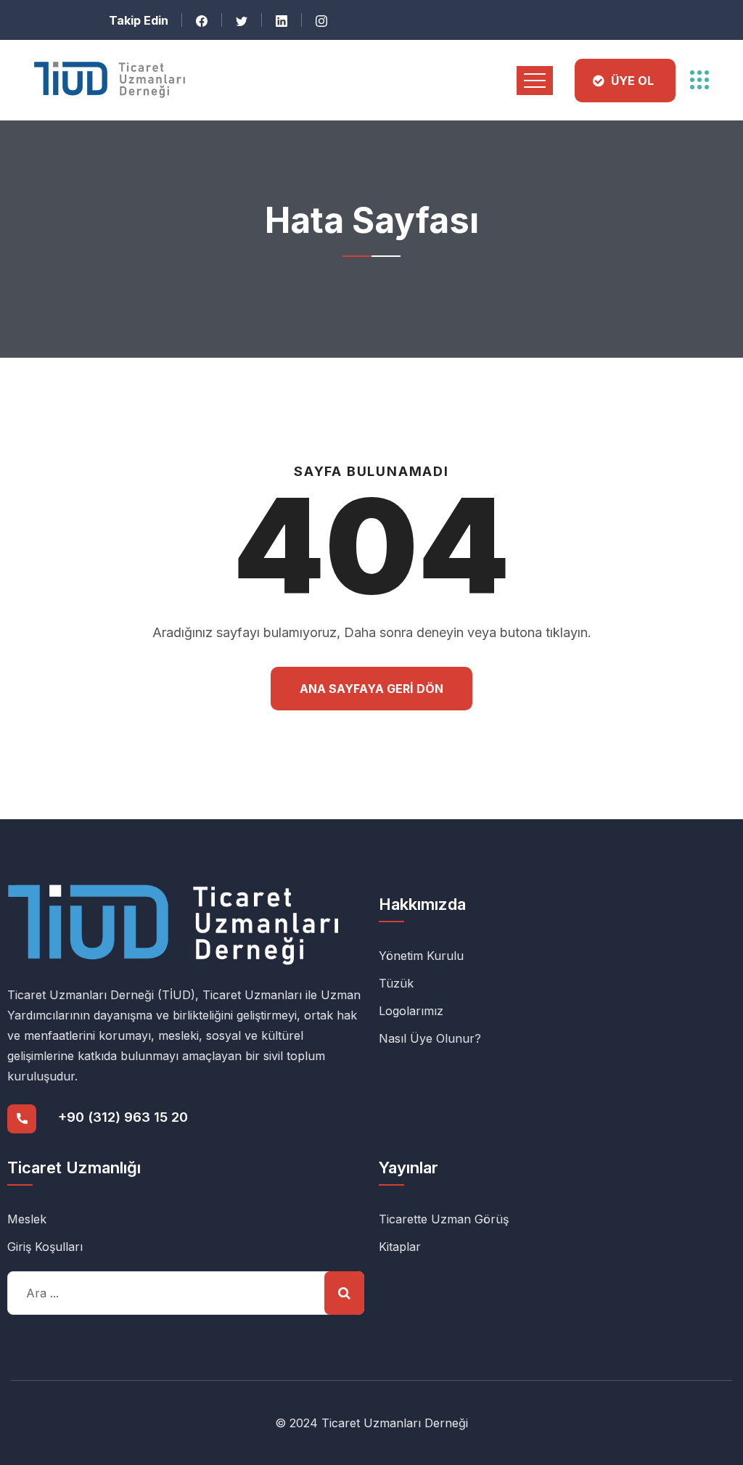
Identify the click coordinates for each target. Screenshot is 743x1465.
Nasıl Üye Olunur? (430, 1038)
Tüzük (396, 983)
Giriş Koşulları (45, 1246)
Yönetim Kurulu (421, 955)
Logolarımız (411, 1011)
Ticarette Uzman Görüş (444, 1219)
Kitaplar (400, 1246)
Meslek (26, 1219)
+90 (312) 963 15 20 (123, 1117)
